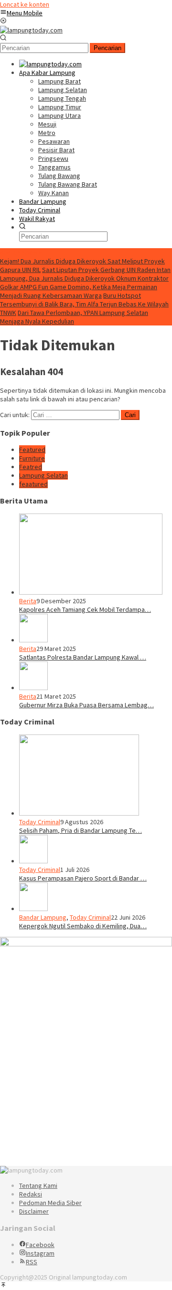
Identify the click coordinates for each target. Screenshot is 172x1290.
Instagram (40, 1253)
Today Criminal (39, 822)
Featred (30, 466)
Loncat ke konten (24, 4)
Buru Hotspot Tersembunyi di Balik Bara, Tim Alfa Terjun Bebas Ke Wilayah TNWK (84, 304)
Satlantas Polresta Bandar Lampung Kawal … (82, 657)
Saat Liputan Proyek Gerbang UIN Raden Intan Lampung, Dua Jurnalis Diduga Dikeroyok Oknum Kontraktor (85, 274)
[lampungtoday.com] (31, 30)
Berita (27, 601)
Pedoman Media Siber (50, 1202)
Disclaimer (34, 1211)
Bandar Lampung (42, 917)
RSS (31, 1262)
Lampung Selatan (43, 475)
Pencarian (107, 48)
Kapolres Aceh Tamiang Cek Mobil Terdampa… (85, 609)
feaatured (33, 484)
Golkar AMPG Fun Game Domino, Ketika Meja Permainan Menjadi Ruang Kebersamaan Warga (78, 291)
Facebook (40, 1244)
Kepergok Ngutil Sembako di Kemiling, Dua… (83, 926)
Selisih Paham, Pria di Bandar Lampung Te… (80, 830)
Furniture (32, 458)
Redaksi (30, 1194)
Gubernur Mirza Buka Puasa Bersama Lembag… (86, 705)
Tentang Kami (38, 1185)
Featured (32, 449)
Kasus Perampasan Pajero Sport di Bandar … (83, 878)
